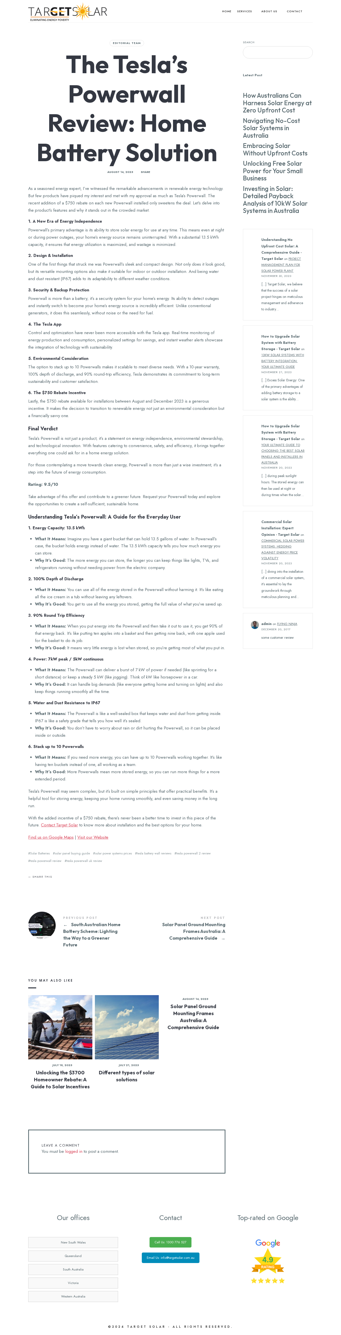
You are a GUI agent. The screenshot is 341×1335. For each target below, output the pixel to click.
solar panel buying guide (72, 853)
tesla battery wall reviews (154, 853)
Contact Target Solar (59, 825)
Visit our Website (92, 837)
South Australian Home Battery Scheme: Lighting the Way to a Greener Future (77, 932)
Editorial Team (127, 43)
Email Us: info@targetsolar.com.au (170, 1257)
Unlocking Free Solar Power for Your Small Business (273, 170)
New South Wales (73, 1242)
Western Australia (73, 1296)
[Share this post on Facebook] (31, 882)
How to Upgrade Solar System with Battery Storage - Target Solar (280, 342)
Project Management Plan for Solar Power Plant (281, 264)
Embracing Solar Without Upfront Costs (275, 149)
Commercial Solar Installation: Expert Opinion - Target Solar (280, 528)
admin (266, 623)
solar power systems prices (113, 853)
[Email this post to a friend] (52, 882)
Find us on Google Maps (51, 837)
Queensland (73, 1256)
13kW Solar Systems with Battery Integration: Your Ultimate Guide (282, 361)
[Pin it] (45, 882)
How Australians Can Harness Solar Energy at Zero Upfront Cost (277, 102)
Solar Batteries (40, 853)
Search (249, 42)
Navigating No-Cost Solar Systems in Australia (271, 127)
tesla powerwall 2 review (193, 853)
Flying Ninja (287, 624)
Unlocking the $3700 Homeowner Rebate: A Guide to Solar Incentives (60, 1079)
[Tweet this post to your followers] (38, 882)
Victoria (73, 1283)
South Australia (73, 1269)
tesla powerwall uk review (84, 860)
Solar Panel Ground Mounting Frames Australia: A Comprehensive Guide (176, 928)
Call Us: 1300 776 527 (170, 1242)
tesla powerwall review (45, 860)
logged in (73, 1151)
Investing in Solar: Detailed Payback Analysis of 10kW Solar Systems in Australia (275, 199)
